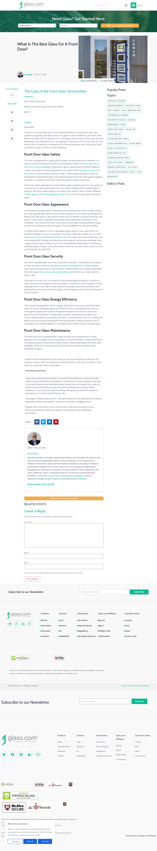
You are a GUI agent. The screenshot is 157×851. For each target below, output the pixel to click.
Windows (112, 176)
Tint (132, 172)
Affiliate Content (117, 101)
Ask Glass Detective (86, 636)
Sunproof (80, 747)
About (127, 631)
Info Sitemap (144, 686)
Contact (128, 620)
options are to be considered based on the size (47, 237)
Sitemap (135, 686)
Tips (139, 172)
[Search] (126, 5)
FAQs (123, 124)
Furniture (45, 636)
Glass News (135, 143)
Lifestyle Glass (115, 162)
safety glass (31, 194)
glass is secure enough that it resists (72, 265)
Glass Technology (117, 148)
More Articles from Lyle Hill (40, 484)
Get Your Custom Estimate (120, 25)
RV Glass (132, 167)
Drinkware (113, 124)
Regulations (82, 631)
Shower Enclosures (118, 172)
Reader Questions (116, 167)
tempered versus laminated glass (57, 272)
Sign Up (101, 620)
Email (26, 563)
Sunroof (62, 625)
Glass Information (117, 143)
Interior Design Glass (118, 158)
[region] (30, 833)
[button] (133, 5)
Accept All (45, 841)
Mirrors (130, 162)
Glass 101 (130, 129)
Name (27, 552)
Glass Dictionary (84, 625)
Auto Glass (113, 110)
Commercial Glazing (118, 115)
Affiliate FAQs (104, 631)
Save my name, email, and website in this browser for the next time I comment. (54, 573)
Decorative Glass (117, 120)
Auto (61, 620)
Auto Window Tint (131, 110)
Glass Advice (114, 134)
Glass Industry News (118, 139)
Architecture (133, 106)
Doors (131, 120)
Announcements (116, 106)
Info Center (82, 620)
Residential (64, 636)
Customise (15, 841)
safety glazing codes (54, 194)
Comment (28, 522)
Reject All (30, 841)
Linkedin (83, 478)
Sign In (101, 625)
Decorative (46, 625)
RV (60, 631)
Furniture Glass (116, 129)
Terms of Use (130, 636)
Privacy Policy (126, 686)
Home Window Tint (117, 153)
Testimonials (104, 636)
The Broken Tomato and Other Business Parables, (60, 475)
